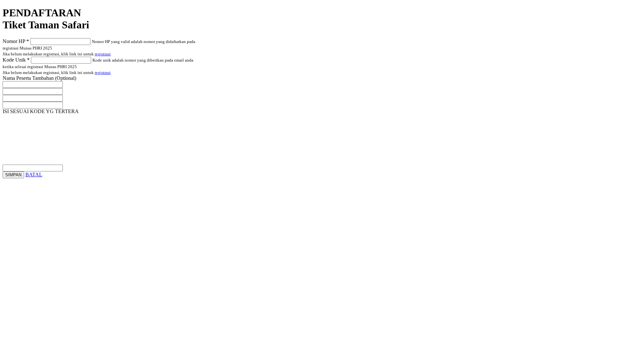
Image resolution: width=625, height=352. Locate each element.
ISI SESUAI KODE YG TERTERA (41, 111)
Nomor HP (16, 41)
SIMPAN (13, 174)
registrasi (103, 53)
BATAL (33, 174)
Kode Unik (16, 60)
